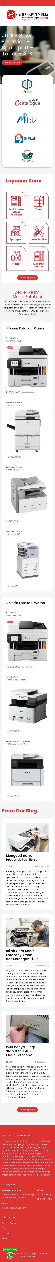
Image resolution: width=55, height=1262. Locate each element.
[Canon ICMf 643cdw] (27, 704)
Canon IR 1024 (13, 469)
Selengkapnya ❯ (12, 62)
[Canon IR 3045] (27, 558)
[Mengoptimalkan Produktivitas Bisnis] (27, 837)
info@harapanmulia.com (14, 1208)
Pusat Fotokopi (43, 866)
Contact (6, 1233)
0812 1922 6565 (44, 1194)
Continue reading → (22, 904)
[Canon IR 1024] (27, 494)
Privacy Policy (9, 1223)
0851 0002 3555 (44, 1199)
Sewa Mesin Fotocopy (14, 467)
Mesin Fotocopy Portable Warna (18, 741)
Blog (4, 1228)
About (5, 1238)
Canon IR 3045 (13, 534)
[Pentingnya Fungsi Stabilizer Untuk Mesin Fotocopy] (27, 1029)
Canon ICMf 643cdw (16, 679)
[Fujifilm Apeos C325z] (27, 768)
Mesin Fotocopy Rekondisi (16, 402)
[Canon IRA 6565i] (27, 429)
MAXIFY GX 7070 (13, 341)
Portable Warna (12, 338)
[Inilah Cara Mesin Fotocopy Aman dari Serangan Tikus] (27, 932)
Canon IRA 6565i (14, 405)
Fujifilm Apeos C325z (16, 744)
